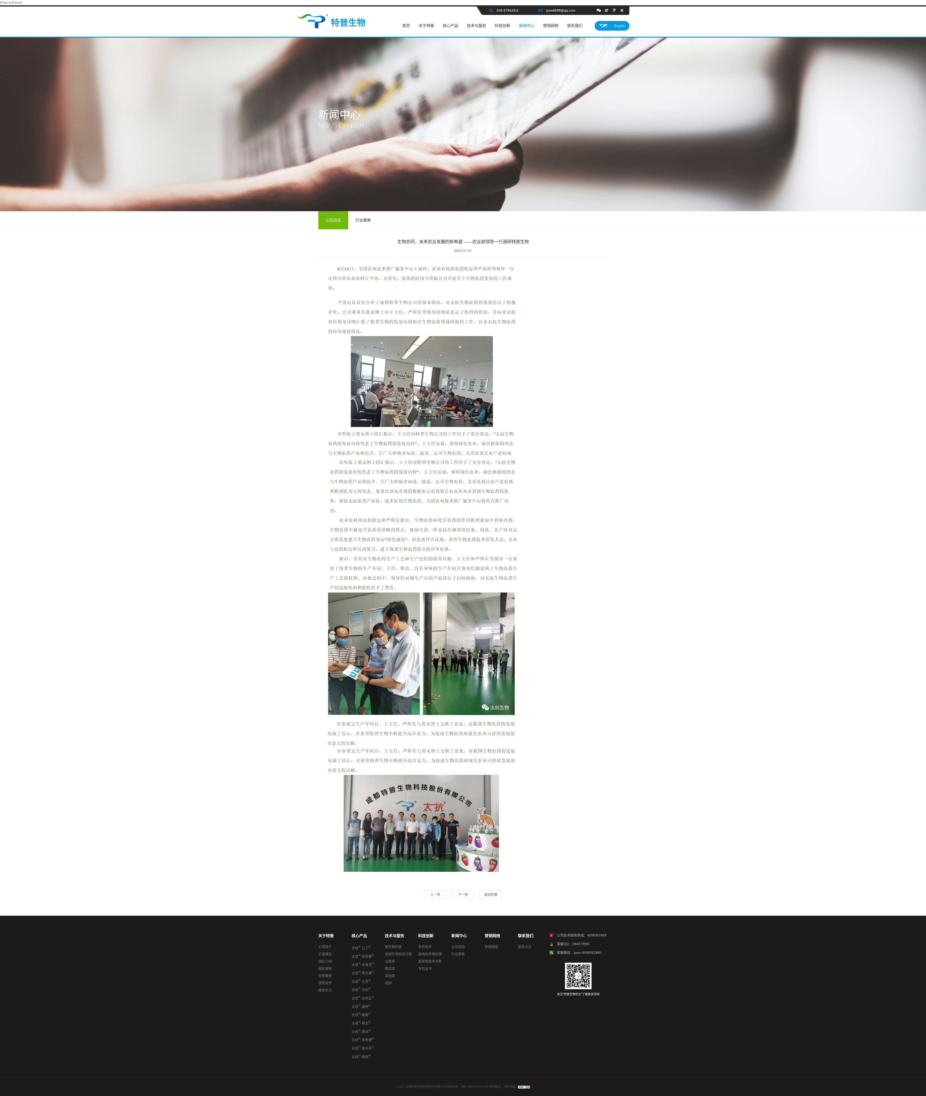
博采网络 (510, 1087)
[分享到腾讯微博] (614, 10)
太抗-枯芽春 (363, 956)
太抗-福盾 (361, 1014)
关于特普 (426, 26)
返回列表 (490, 894)
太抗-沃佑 (361, 989)
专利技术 (425, 947)
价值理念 (325, 954)
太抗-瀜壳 (361, 1006)
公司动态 (333, 220)
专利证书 (425, 968)
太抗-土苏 (361, 981)
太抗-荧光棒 (363, 972)
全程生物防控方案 (398, 954)
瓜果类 (390, 961)
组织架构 (325, 968)
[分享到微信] (599, 10)
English (619, 26)
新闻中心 (526, 26)
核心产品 (450, 26)
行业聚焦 (363, 220)
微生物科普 (393, 947)
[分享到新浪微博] (606, 10)
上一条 (435, 894)
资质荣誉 (325, 976)
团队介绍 (325, 961)
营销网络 (550, 26)
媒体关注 (325, 990)
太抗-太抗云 (363, 997)
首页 (406, 26)
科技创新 (502, 26)
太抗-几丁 (361, 947)
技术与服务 (476, 26)
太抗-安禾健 (363, 1039)
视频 (388, 983)
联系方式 (524, 947)
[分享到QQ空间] (622, 10)
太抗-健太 (361, 1022)
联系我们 (575, 26)
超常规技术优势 (430, 961)
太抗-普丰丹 (363, 1047)
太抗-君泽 (361, 1031)
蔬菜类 (390, 968)
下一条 (463, 894)
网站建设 (495, 1087)
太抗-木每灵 (363, 964)
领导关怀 (325, 983)
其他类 (390, 976)
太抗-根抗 (361, 1056)
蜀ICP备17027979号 (474, 1087)
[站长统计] (524, 1087)
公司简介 (325, 947)
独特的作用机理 (430, 954)
